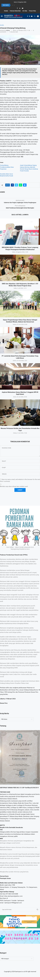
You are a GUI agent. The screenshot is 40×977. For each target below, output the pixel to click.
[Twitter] (19, 8)
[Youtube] (22, 8)
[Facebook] (17, 8)
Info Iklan (24, 11)
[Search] (35, 16)
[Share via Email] (25, 185)
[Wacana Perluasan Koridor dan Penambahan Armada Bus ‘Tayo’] (20, 412)
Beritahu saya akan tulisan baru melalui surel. (14, 486)
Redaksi (6, 11)
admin (8, 30)
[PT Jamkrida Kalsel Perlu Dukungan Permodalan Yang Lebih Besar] (20, 340)
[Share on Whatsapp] (20, 185)
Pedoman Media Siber (15, 11)
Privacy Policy (32, 11)
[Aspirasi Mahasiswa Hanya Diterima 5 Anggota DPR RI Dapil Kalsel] (20, 376)
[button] (12, 5)
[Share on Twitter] (16, 185)
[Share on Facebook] (12, 185)
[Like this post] (8, 185)
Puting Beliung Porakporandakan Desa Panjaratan (7, 167)
